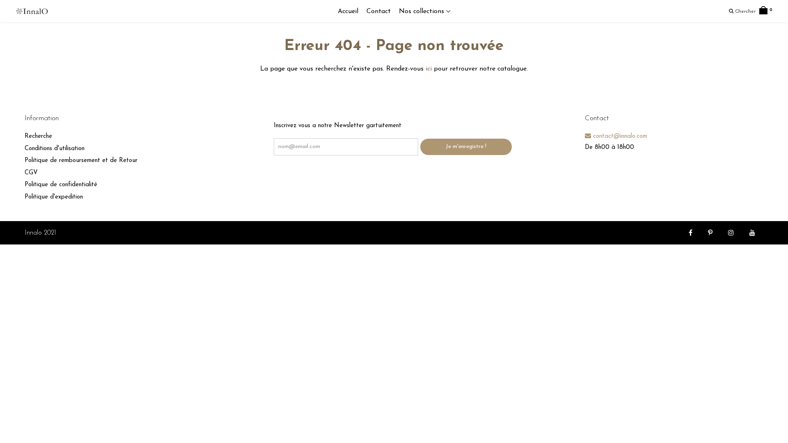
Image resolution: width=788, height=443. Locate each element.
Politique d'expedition (54, 197)
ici (429, 69)
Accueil (348, 11)
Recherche (38, 136)
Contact (379, 11)
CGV (31, 173)
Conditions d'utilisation (55, 149)
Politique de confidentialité (61, 185)
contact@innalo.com (619, 136)
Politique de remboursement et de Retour (81, 161)
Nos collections (422, 11)
